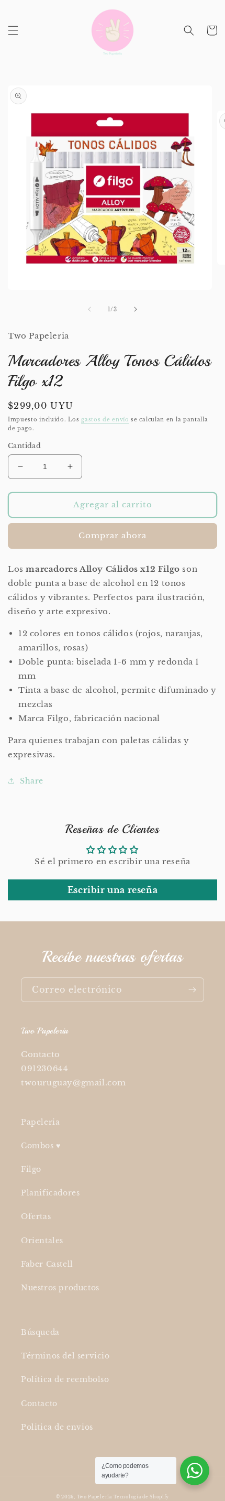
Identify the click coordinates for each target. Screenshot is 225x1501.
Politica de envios (57, 1427)
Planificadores (50, 1193)
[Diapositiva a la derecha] (135, 309)
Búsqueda (40, 1332)
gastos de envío (105, 419)
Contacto (39, 1403)
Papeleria (40, 1122)
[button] (13, 30)
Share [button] (31, 781)
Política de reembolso (65, 1379)
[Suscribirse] (192, 989)
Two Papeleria (94, 1496)
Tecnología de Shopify (141, 1496)
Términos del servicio (65, 1356)
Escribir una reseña (113, 890)
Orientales (42, 1240)
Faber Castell (47, 1264)
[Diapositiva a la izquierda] (89, 309)
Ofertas (36, 1216)
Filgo (31, 1169)
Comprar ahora (112, 535)
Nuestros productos (60, 1287)
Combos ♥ (41, 1145)
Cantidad (24, 445)
